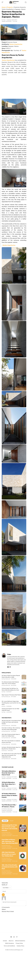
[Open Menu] (2, 2)
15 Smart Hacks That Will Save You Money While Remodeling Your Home (10, 689)
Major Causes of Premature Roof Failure (11, 694)
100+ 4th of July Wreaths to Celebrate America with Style (11, 741)
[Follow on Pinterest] (10, 667)
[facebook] (8, 667)
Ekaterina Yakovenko (7, 808)
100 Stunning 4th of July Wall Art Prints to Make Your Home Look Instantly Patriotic (11, 722)
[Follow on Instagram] (14, 937)
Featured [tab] (5, 820)
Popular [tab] (11, 820)
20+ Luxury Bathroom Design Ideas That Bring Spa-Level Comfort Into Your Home (11, 703)
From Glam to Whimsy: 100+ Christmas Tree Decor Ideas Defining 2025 (11, 728)
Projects (10, 7)
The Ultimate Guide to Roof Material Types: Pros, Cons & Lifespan (10, 682)
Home (4, 7)
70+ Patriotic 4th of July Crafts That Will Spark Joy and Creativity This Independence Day (11, 755)
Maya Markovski (6, 832)
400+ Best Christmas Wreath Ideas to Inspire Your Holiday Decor (11, 735)
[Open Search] (25, 2)
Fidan (4, 19)
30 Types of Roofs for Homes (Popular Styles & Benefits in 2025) (11, 676)
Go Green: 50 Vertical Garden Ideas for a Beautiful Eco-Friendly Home (11, 748)
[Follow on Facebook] (11, 937)
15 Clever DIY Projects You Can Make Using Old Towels (10, 709)
